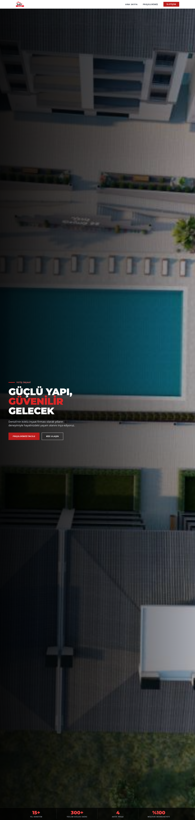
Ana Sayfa (131, 4)
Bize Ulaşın (52, 436)
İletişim (171, 4)
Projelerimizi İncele (24, 436)
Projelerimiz (150, 4)
